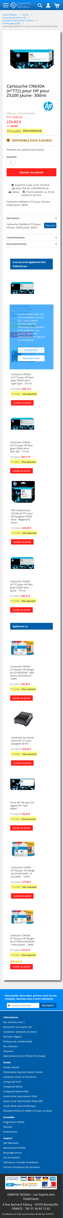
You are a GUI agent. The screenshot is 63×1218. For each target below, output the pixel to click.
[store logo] (21, 5)
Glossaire (50, 225)
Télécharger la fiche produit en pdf (37, 193)
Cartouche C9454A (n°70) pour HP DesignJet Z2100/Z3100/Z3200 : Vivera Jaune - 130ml (22, 940)
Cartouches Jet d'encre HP (14, 17)
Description (13, 218)
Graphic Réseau (9, 14)
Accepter (31, 350)
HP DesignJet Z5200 (11, 23)
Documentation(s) (16, 243)
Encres (25, 14)
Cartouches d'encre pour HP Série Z (18, 20)
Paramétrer (31, 358)
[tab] (31, 218)
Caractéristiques (16, 237)
